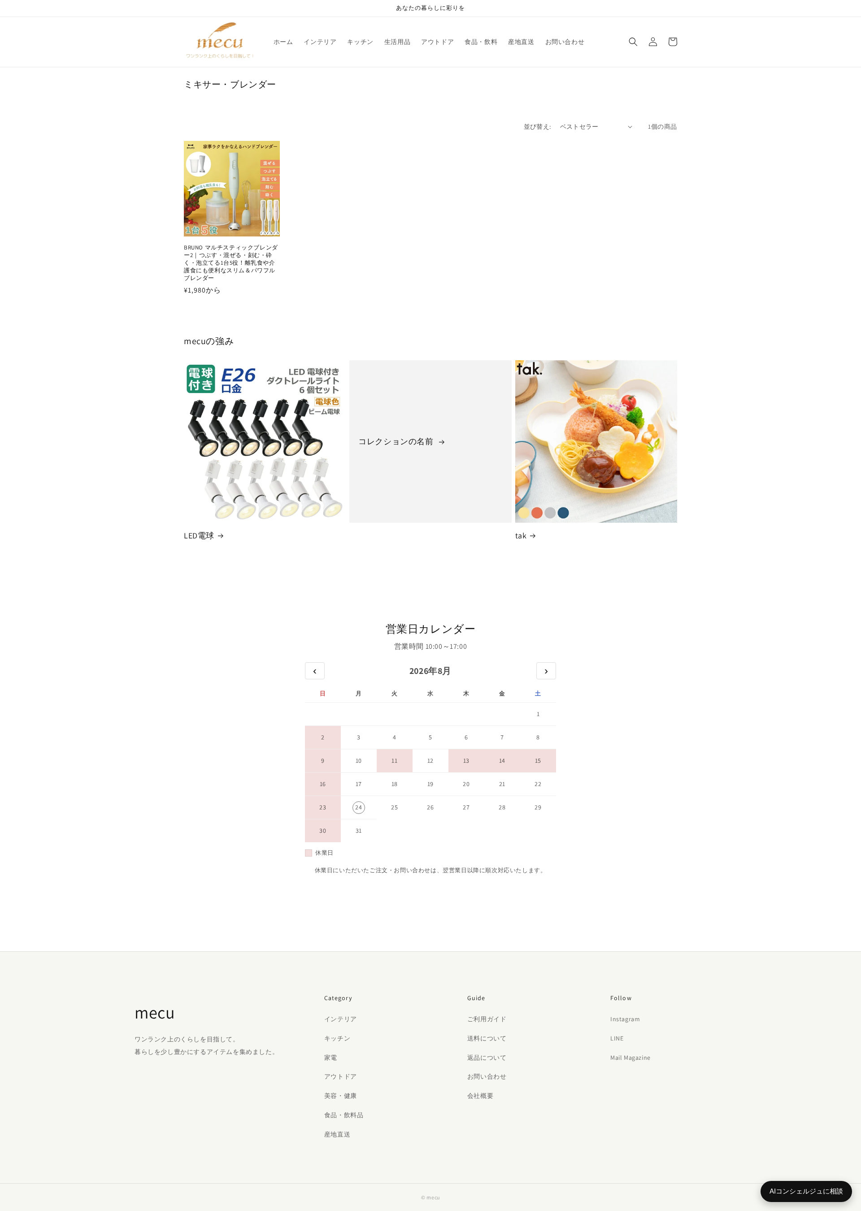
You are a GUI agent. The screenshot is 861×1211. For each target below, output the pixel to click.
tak (521, 535)
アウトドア (340, 1076)
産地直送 (337, 1134)
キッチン (337, 1038)
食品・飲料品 (344, 1115)
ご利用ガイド (487, 1019)
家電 (330, 1058)
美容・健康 (340, 1096)
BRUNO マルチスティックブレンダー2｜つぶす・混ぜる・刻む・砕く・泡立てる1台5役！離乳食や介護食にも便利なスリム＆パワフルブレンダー (231, 263)
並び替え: (537, 126)
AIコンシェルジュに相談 (806, 1191)
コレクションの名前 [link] (396, 441)
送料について (487, 1038)
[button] (633, 42)
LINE (616, 1038)
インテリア (340, 1019)
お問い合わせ (487, 1076)
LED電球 (199, 535)
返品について (487, 1058)
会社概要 (480, 1096)
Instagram (625, 1019)
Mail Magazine (630, 1058)
